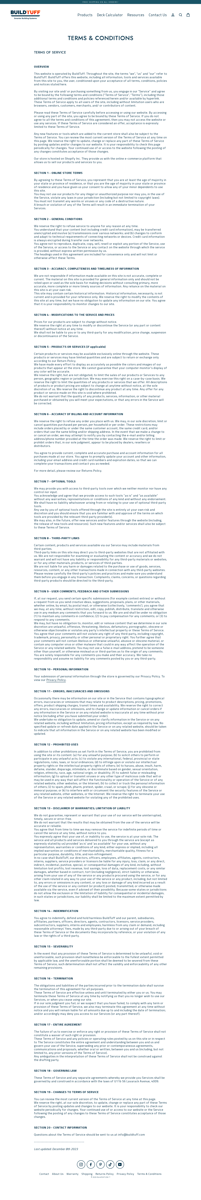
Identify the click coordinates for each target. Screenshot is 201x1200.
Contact (44, 1174)
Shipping (87, 1174)
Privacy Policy (56, 680)
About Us (58, 1174)
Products (85, 15)
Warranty (73, 1174)
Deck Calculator (110, 15)
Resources (135, 15)
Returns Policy (104, 1174)
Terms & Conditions (149, 1174)
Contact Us (158, 15)
